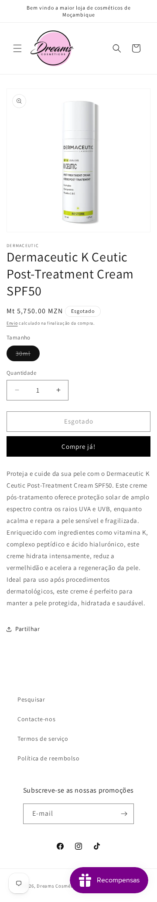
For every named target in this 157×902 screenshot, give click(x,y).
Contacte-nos (36, 719)
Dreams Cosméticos (59, 886)
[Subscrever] (123, 814)
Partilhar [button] (27, 629)
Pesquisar (31, 699)
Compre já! (78, 446)
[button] (17, 48)
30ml (28, 355)
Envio (12, 323)
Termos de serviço (42, 739)
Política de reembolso (48, 758)
